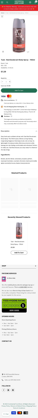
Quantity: (4, 78)
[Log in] (30, 2)
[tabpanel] (19, 239)
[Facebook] (4, 390)
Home (2, 13)
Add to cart (19, 90)
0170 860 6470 (15, 380)
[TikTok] (13, 390)
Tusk (6, 63)
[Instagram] (8, 390)
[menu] (2, 2)
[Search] (7, 2)
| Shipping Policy (31, 406)
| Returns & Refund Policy (18, 406)
